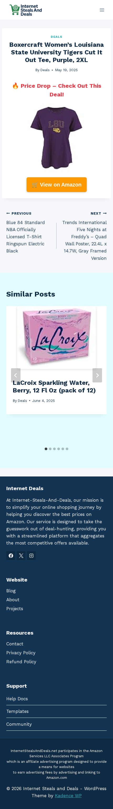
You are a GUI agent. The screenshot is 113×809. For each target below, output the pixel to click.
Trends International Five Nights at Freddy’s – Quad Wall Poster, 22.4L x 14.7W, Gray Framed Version (84, 236)
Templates (17, 711)
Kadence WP (68, 795)
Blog (11, 590)
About (12, 599)
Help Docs (17, 698)
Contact (14, 643)
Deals (56, 37)
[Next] (97, 375)
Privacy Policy (20, 652)
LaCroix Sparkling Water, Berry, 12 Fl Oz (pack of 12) (54, 386)
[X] (21, 555)
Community (19, 724)
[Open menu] (102, 10)
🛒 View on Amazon (56, 185)
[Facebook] (10, 555)
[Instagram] (31, 555)
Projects (14, 608)
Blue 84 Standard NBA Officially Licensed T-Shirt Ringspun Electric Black (25, 232)
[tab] (46, 449)
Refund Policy (21, 661)
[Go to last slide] (15, 375)
